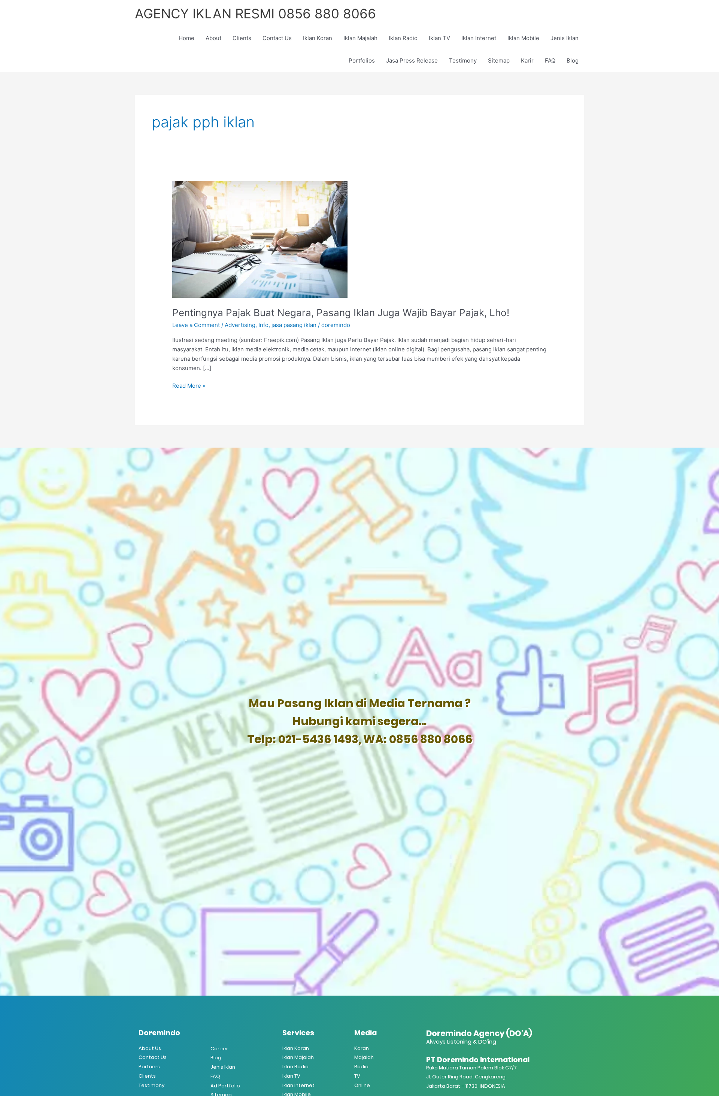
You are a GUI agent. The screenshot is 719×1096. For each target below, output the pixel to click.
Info (263, 325)
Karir (527, 60)
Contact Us (277, 38)
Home (186, 38)
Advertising (240, 325)
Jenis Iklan (564, 38)
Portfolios (362, 60)
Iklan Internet (478, 38)
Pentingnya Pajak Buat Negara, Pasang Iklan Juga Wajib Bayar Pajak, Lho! (340, 312)
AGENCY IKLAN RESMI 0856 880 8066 (255, 13)
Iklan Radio (403, 38)
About (213, 38)
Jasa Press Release (412, 60)
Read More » (189, 385)
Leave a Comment (196, 325)
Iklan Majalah (360, 38)
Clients (242, 38)
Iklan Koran (317, 38)
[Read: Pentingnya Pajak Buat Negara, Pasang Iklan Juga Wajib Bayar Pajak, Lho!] (260, 238)
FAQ (550, 60)
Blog (573, 60)
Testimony (463, 60)
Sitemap (499, 60)
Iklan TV (439, 38)
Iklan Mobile (523, 38)
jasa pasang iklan (293, 325)
